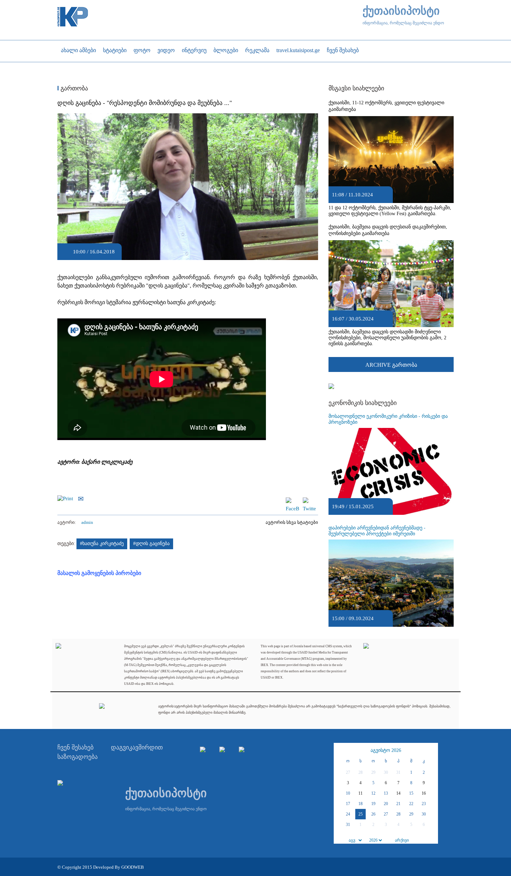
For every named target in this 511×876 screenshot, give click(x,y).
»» (431, 750)
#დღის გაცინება (151, 543)
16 (424, 793)
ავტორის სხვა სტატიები (292, 522)
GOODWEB (132, 867)
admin (87, 522)
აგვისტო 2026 (386, 750)
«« (340, 750)
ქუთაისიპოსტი (401, 11)
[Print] (66, 498)
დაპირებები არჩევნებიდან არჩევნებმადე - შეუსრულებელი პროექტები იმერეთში (376, 530)
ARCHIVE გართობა (391, 365)
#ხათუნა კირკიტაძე (102, 543)
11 (360, 793)
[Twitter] (309, 501)
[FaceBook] (292, 501)
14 (398, 793)
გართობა (73, 88)
